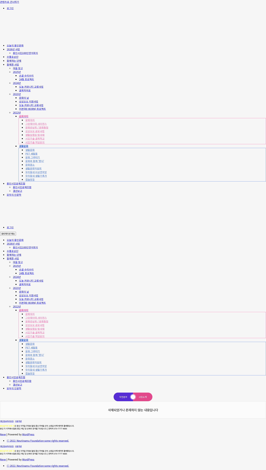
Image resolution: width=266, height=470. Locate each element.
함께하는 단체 (14, 60)
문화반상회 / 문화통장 (36, 127)
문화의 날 (24, 98)
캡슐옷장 (30, 179)
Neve (3, 434)
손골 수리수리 (26, 75)
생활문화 (30, 150)
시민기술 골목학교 (34, 138)
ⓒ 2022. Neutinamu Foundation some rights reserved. (38, 440)
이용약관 (18, 421)
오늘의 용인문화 (15, 45)
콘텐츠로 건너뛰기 (9, 2)
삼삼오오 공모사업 (34, 131)
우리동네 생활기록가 (36, 176)
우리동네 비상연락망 (36, 172)
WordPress (28, 434)
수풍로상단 (12, 57)
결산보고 (17, 191)
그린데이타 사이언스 (36, 124)
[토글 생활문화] (264, 340)
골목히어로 (25, 90)
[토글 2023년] (264, 288)
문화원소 (30, 165)
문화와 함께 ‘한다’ (34, 161)
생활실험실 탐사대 (34, 135)
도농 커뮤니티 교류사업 (31, 86)
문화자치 (30, 120)
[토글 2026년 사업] (264, 243)
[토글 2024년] (264, 277)
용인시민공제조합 (22, 187)
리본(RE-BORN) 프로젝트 (32, 109)
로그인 (10, 8)
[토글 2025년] (264, 265)
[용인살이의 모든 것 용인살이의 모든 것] (31, 39)
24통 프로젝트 (26, 79)
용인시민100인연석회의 (25, 53)
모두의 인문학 (14, 195)
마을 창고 (18, 68)
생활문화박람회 (33, 168)
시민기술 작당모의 (34, 142)
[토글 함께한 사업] (264, 258)
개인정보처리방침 (7, 421)
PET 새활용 (31, 153)
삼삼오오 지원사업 (28, 101)
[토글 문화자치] (264, 310)
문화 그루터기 (32, 157)
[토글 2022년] (264, 306)
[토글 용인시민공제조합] (264, 377)
